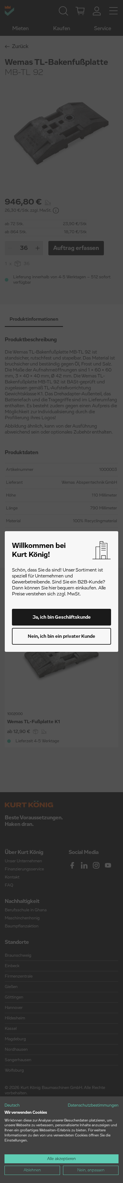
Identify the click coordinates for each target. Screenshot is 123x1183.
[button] (12, 1105)
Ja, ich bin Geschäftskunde (62, 617)
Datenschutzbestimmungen (93, 1105)
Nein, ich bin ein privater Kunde (61, 636)
